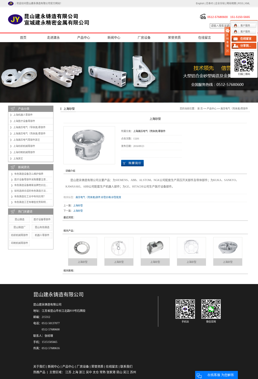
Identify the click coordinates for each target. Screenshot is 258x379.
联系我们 (126, 366)
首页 (23, 37)
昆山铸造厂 (20, 227)
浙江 (82, 372)
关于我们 (39, 366)
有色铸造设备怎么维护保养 (28, 174)
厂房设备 (144, 37)
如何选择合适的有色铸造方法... (31, 191)
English (200, 3)
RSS (240, 3)
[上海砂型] (82, 247)
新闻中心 (113, 37)
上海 (75, 372)
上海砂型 (78, 205)
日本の (209, 3)
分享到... (245, 45)
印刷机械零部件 (19, 243)
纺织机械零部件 (19, 235)
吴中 (89, 372)
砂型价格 (106, 197)
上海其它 (18, 158)
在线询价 (132, 163)
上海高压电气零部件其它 (26, 139)
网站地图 (231, 3)
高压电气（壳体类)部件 (88, 197)
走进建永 (53, 37)
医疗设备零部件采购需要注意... (31, 179)
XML (247, 3)
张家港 (110, 372)
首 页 (200, 108)
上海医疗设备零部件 (24, 121)
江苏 (68, 372)
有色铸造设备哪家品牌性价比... (31, 185)
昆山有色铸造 (42, 227)
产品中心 (83, 37)
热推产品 (39, 372)
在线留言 (204, 37)
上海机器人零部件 (23, 114)
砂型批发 (116, 197)
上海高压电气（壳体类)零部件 (29, 133)
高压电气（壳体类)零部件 (234, 108)
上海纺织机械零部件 (24, 146)
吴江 (126, 372)
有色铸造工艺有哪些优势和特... (31, 202)
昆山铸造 (19, 219)
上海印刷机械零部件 (24, 152)
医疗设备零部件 (42, 219)
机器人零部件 (42, 235)
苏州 (133, 372)
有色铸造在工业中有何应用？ (30, 196)
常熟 (103, 372)
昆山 (119, 372)
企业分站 (220, 3)
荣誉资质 (174, 37)
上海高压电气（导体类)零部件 (29, 127)
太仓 (96, 372)
